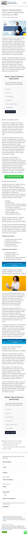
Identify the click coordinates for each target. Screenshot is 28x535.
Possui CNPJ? (6, 492)
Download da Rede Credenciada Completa (15, 264)
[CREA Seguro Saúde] (9, 3)
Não (5, 495)
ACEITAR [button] (4, 532)
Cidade (5, 486)
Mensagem (6, 506)
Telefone (5, 472)
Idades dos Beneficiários (9, 498)
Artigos (5, 441)
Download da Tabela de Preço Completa (14, 341)
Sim (5, 493)
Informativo (11, 441)
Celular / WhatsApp (8, 479)
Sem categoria (18, 441)
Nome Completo (7, 462)
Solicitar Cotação (10, 111)
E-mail (5, 467)
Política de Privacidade (7, 529)
